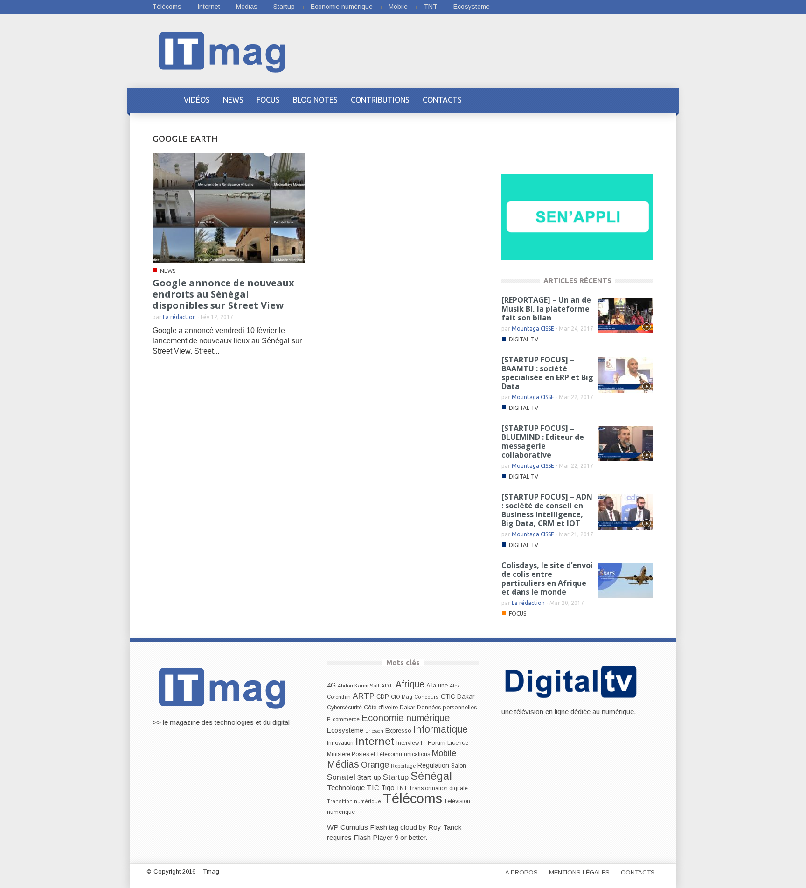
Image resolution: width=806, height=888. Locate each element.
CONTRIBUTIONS (380, 100)
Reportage (403, 766)
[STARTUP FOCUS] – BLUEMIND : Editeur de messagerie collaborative (542, 441)
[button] (644, 100)
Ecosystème (471, 6)
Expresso (398, 730)
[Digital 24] (577, 216)
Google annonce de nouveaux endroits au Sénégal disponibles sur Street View (223, 294)
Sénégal (431, 776)
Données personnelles (447, 707)
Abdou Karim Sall (358, 685)
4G (331, 685)
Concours (426, 697)
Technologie (346, 787)
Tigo (388, 787)
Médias (246, 6)
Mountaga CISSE (533, 329)
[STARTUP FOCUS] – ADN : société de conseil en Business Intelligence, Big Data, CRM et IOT (546, 510)
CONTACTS (442, 100)
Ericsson (374, 731)
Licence (457, 743)
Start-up (369, 777)
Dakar (407, 707)
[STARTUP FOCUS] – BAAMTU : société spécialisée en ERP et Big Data (547, 372)
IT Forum (433, 742)
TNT (431, 6)
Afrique (410, 684)
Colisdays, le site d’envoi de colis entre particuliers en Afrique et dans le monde (547, 578)
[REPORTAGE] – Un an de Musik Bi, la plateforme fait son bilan (546, 309)
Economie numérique (342, 6)
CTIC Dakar (457, 696)
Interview (407, 743)
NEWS (233, 100)
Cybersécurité (344, 707)
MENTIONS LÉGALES (579, 872)
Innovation (340, 743)
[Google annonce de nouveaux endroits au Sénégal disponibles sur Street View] (229, 208)
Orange (375, 765)
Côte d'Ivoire (381, 707)
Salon (458, 766)
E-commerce (343, 719)
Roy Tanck (444, 827)
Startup (284, 6)
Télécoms (166, 6)
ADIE (387, 685)
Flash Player (373, 837)
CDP (382, 696)
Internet (208, 6)
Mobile (398, 6)
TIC (373, 787)
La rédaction (179, 317)
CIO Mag (401, 697)
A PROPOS (521, 872)
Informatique (440, 729)
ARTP (364, 696)
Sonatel (341, 777)
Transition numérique (354, 801)
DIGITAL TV (523, 339)
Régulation (433, 765)
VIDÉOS (197, 100)
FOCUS (268, 100)
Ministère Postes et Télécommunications (378, 754)
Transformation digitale (438, 788)
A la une (437, 685)
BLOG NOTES (315, 100)
